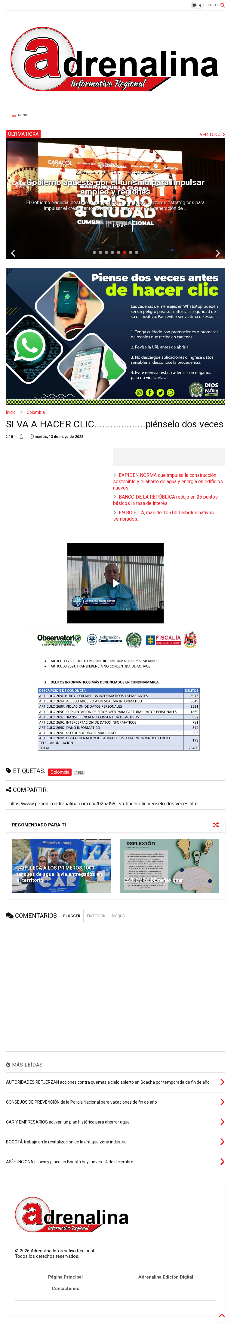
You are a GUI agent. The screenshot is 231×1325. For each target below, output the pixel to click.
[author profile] (21, 437)
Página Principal (65, 1277)
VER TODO (211, 134)
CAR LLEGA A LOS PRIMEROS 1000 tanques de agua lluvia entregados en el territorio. (59, 874)
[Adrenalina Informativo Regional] (115, 101)
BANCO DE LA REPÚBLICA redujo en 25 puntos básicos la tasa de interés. (165, 500)
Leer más (116, 226)
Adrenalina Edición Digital (165, 1277)
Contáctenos (65, 1288)
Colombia (36, 412)
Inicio (11, 412)
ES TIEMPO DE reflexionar (153, 880)
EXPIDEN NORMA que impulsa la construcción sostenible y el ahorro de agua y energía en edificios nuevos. (168, 481)
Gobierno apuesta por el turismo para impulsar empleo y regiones (115, 187)
